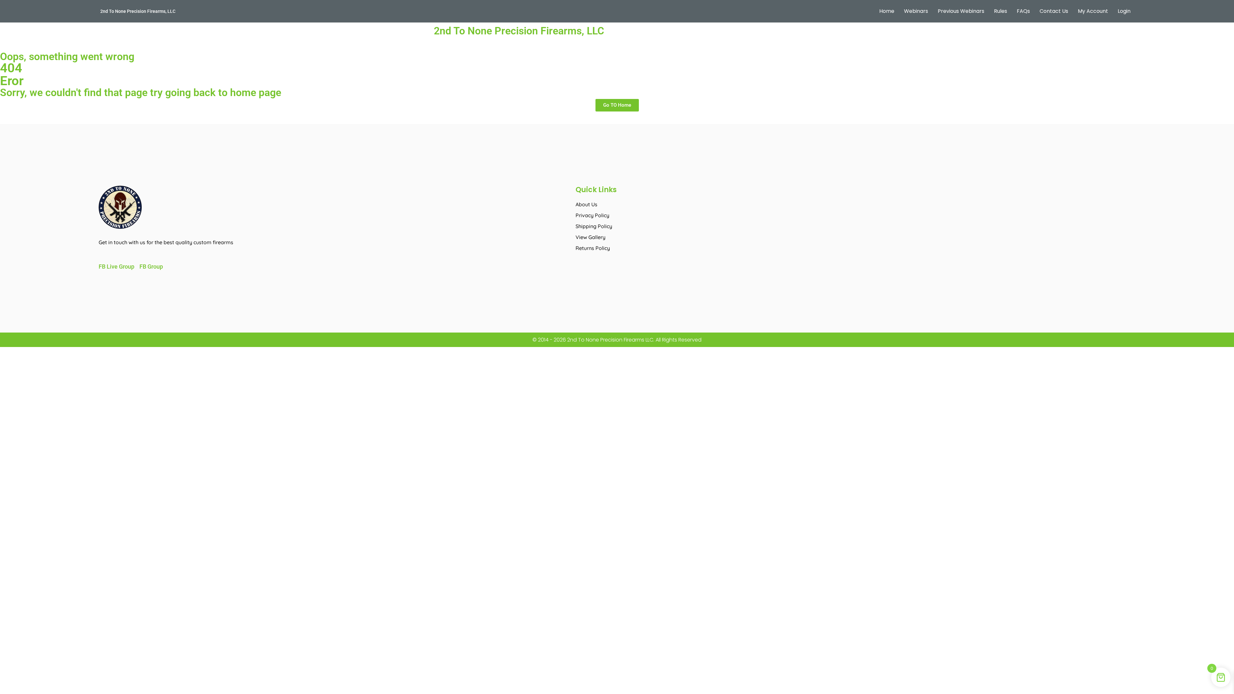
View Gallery (590, 237)
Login (1124, 11)
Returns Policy (593, 248)
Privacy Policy (592, 215)
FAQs (1023, 11)
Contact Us (1054, 11)
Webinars (916, 11)
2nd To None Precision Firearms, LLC (137, 11)
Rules (1000, 11)
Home (886, 11)
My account (1093, 11)
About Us (586, 204)
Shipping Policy (594, 226)
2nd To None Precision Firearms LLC (609, 339)
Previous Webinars (961, 11)
